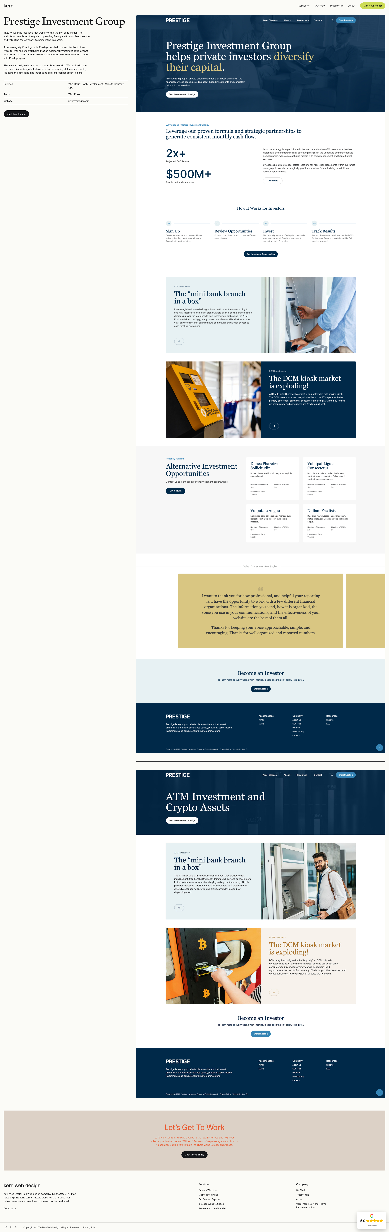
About (351, 5)
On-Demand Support (209, 1199)
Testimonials (336, 5)
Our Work (320, 5)
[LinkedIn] (11, 1227)
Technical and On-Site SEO (212, 1208)
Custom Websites (208, 1190)
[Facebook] (6, 1227)
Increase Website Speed (211, 1203)
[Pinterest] (16, 1227)
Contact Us (10, 1208)
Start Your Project (372, 5)
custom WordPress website (50, 65)
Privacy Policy (90, 1227)
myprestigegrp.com (78, 100)
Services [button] (303, 5)
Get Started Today (194, 1154)
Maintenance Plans (208, 1194)
